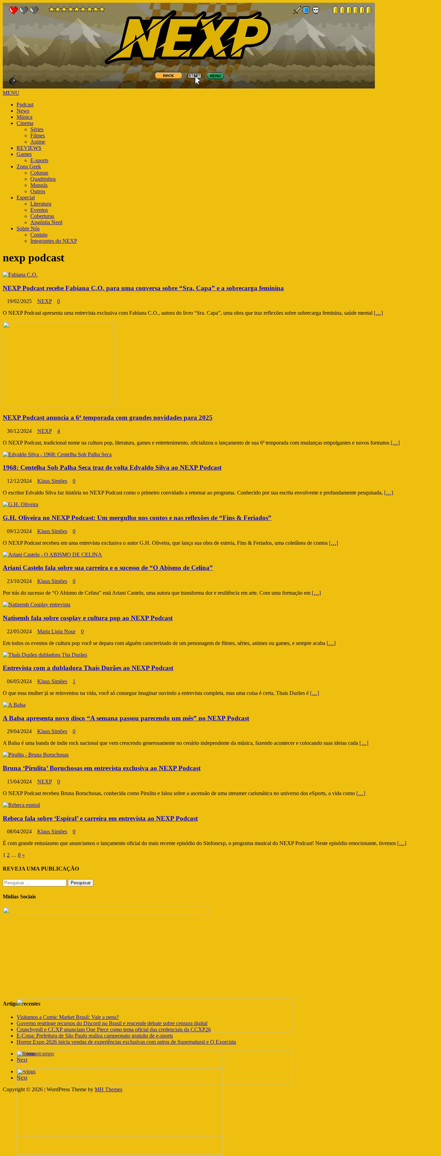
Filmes (37, 135)
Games (24, 154)
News (23, 111)
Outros (37, 191)
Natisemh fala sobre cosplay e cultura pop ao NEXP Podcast (88, 618)
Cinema (25, 123)
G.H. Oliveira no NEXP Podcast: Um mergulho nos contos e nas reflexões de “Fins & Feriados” (137, 517)
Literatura (40, 204)
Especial (26, 197)
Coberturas (42, 216)
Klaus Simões (52, 481)
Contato (39, 235)
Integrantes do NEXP (53, 241)
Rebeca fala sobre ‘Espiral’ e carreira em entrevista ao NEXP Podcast (100, 818)
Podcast (25, 104)
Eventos (39, 210)
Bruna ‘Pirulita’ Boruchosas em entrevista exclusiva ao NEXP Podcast (102, 768)
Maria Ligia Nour (56, 631)
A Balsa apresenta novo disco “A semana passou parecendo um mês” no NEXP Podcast (126, 718)
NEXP (44, 301)
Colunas (39, 173)
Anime (37, 142)
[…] (378, 313)
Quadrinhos (43, 179)
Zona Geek (29, 166)
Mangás (39, 185)
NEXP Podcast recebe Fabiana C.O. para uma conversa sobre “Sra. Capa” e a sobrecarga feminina (143, 288)
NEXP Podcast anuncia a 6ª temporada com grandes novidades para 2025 (108, 417)
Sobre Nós (28, 228)
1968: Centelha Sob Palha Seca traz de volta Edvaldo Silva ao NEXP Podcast (112, 467)
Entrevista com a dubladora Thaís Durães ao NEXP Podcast (88, 667)
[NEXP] (189, 87)
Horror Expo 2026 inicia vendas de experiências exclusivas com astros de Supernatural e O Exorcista (126, 1042)
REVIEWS (29, 148)
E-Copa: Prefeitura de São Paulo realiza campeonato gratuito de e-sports (95, 1036)
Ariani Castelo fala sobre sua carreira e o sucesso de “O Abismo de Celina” (108, 567)
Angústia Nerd (46, 222)
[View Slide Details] (154, 1031)
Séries (36, 129)
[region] (220, 1057)
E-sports (39, 160)
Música (24, 117)
